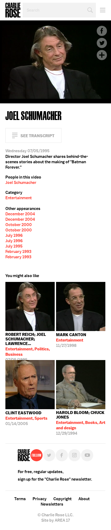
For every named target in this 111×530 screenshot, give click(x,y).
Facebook (102, 31)
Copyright (62, 499)
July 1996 (14, 235)
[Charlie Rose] (24, 455)
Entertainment (18, 198)
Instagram (74, 455)
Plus (102, 55)
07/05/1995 (27, 346)
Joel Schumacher (20, 182)
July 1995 (14, 246)
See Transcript (37, 135)
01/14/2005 (26, 418)
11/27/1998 (71, 340)
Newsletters (52, 504)
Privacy (40, 499)
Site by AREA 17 (55, 520)
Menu (100, 10)
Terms (20, 499)
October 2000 (18, 224)
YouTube (87, 455)
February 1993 (18, 251)
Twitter (102, 43)
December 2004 (20, 214)
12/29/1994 (80, 423)
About (84, 499)
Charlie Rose (12, 10)
